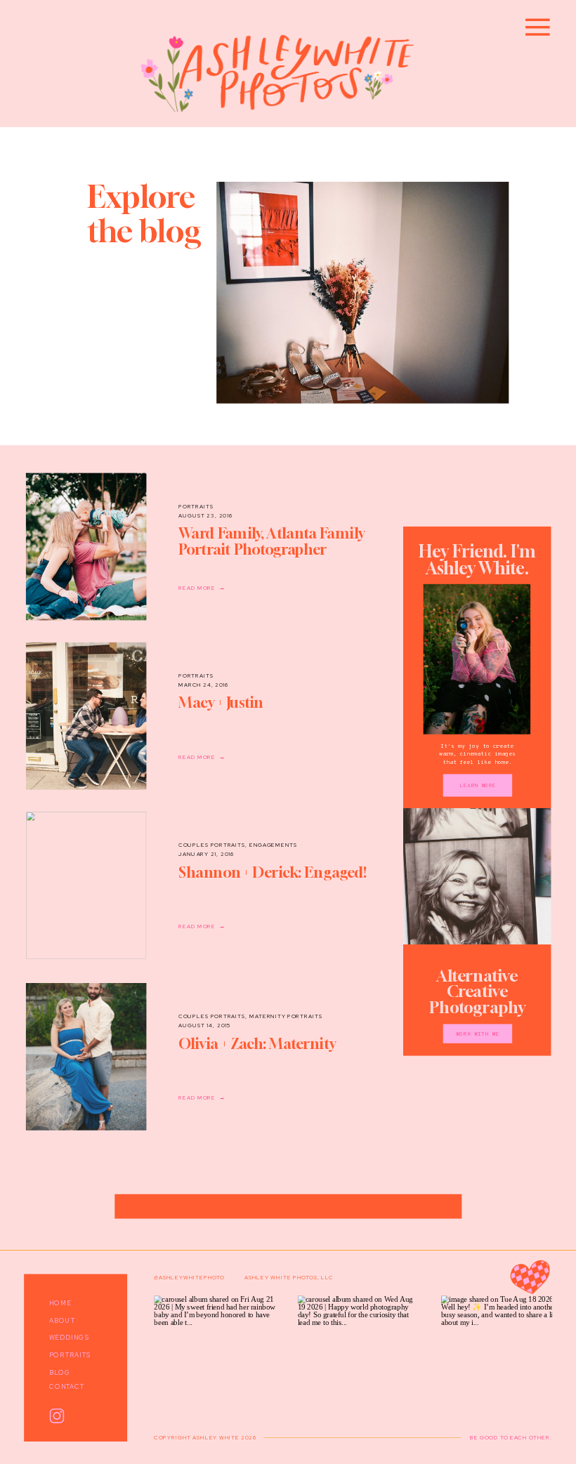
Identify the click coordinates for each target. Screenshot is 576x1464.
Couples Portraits (211, 845)
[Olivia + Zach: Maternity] (86, 1056)
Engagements (273, 845)
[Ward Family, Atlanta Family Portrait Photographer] (86, 547)
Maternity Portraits (285, 1016)
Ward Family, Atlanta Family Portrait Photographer (271, 541)
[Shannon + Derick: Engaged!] (86, 885)
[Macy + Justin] (86, 716)
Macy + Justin (220, 703)
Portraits (196, 506)
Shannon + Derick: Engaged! (272, 872)
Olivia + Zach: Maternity (256, 1044)
